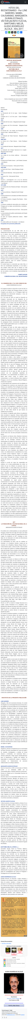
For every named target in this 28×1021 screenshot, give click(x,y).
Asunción (9, 998)
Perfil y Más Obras (14, 1005)
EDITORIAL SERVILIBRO (6, 943)
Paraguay (17, 998)
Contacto (22, 1014)
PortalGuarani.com (11, 1014)
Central (13, 998)
